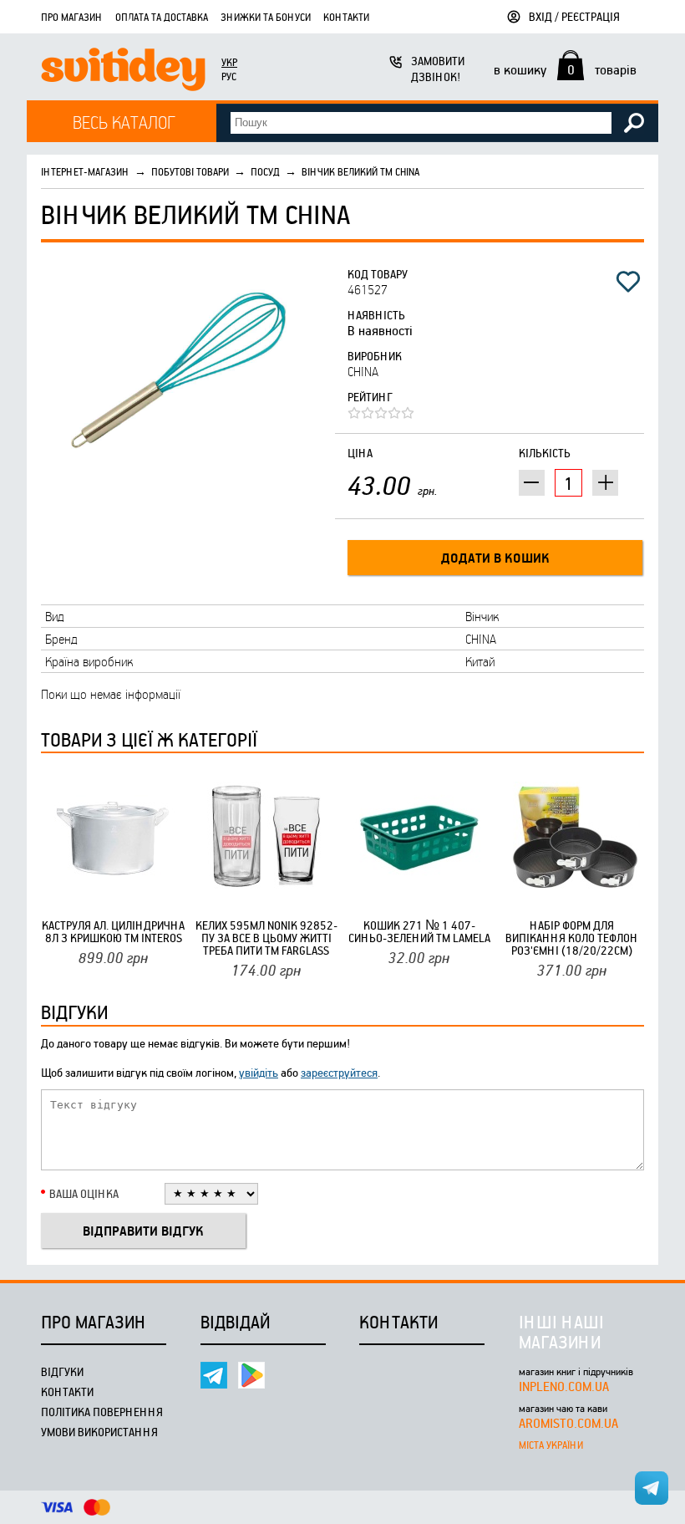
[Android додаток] (251, 1375)
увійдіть (258, 1072)
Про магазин (72, 16)
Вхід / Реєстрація (574, 16)
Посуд (265, 171)
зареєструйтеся (339, 1072)
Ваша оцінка (84, 1193)
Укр (229, 62)
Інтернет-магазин (85, 171)
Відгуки (62, 1371)
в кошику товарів (565, 69)
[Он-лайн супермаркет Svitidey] (123, 71)
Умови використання (99, 1432)
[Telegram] (213, 1375)
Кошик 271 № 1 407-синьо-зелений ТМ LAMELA (419, 931)
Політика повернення (102, 1412)
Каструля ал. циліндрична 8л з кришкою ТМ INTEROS (113, 931)
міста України (551, 1444)
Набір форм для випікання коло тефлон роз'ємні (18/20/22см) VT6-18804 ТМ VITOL (571, 937)
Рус (228, 76)
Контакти (346, 16)
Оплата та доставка (161, 16)
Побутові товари (190, 171)
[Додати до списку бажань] (628, 282)
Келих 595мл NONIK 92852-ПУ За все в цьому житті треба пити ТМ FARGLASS (266, 937)
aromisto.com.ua (568, 1422)
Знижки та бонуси (266, 16)
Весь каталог (124, 121)
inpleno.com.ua (564, 1386)
